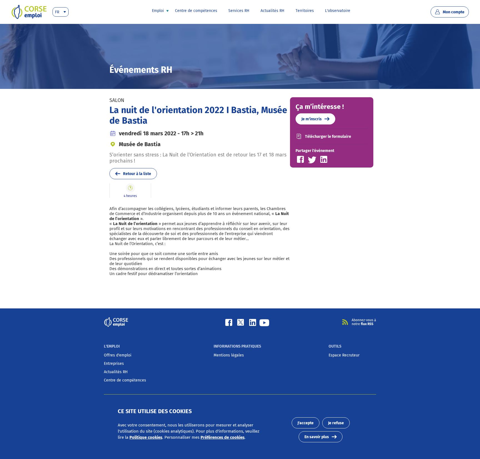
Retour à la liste (137, 173)
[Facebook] (229, 322)
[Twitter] (240, 322)
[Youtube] (264, 322)
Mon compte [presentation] (453, 12)
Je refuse (336, 423)
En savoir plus (316, 437)
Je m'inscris (311, 119)
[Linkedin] (253, 322)
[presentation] (29, 12)
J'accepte (306, 423)
